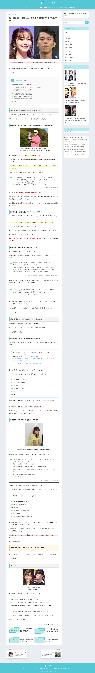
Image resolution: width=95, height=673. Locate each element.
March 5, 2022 (33, 294)
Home (19, 668)
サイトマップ (55, 7)
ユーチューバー (69, 51)
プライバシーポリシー (27, 668)
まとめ (14, 101)
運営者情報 (71, 7)
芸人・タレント (69, 60)
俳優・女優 (68, 54)
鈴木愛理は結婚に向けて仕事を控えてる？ (23, 91)
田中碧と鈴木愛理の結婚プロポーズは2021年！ (25, 89)
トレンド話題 (39, 7)
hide (24, 80)
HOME (48, 666)
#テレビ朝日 (46, 358)
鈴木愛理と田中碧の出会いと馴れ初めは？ (22, 84)
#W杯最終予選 (35, 352)
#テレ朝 (52, 358)
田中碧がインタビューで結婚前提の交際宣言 (24, 96)
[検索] (87, 22)
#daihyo (15, 358)
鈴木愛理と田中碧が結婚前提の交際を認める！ (24, 94)
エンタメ (67, 35)
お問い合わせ (63, 7)
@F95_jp (39, 356)
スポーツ (67, 38)
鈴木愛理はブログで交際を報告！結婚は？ (23, 98)
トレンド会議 (50, 3)
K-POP (22, 7)
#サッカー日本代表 (31, 358)
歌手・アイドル (30, 7)
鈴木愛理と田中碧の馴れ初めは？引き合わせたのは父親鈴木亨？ (29, 87)
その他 (67, 41)
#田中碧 (28, 352)
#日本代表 (39, 358)
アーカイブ (68, 132)
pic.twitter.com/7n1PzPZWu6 (20, 360)
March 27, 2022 (37, 363)
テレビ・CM (47, 7)
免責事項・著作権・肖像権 (59, 668)
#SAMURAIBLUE (21, 358)
